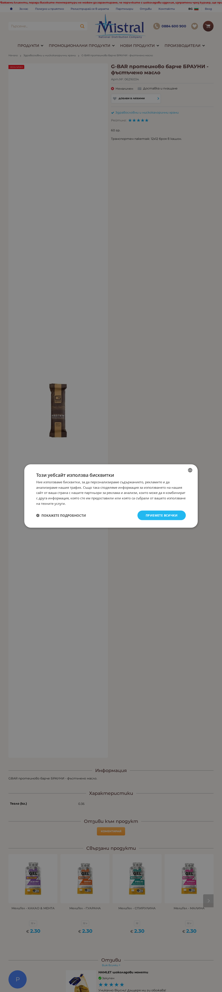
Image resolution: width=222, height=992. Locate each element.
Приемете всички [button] (162, 515)
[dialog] (111, 496)
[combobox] (190, 470)
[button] (61, 515)
